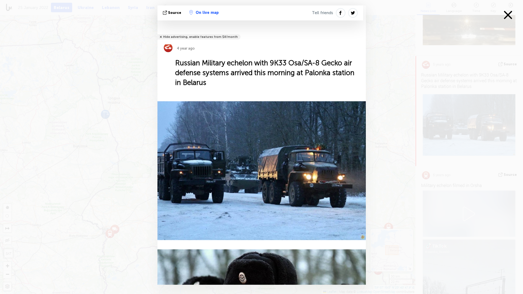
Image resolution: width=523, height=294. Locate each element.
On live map (207, 12)
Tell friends (322, 12)
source (174, 13)
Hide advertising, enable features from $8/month (200, 37)
